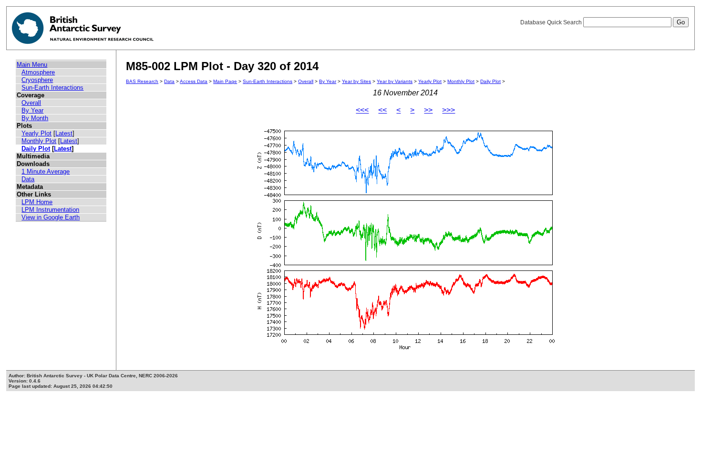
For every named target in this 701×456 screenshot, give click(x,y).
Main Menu (32, 64)
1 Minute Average (45, 171)
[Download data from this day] (405, 349)
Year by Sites (356, 81)
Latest (63, 133)
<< (382, 110)
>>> (448, 110)
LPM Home (36, 202)
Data (27, 179)
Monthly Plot (38, 141)
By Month (34, 118)
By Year (32, 110)
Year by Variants (394, 81)
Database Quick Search (551, 22)
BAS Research (142, 81)
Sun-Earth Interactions (52, 87)
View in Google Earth (50, 217)
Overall (31, 102)
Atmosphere (38, 72)
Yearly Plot (36, 133)
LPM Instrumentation (50, 209)
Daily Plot (35, 148)
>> (428, 110)
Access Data (193, 81)
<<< (362, 110)
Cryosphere (37, 79)
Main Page (225, 81)
